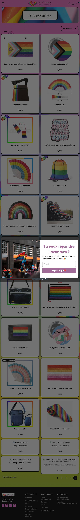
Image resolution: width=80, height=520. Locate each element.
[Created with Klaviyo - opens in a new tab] (40, 279)
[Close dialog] (75, 242)
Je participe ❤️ (59, 270)
